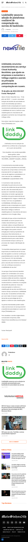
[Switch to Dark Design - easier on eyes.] (23, 2)
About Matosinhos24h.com (15, 527)
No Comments (6, 31)
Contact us (19, 529)
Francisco (8, 29)
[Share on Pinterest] (19, 35)
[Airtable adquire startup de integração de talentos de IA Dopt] (6, 467)
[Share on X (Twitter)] (12, 35)
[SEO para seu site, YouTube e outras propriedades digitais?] (14, 423)
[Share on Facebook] (5, 35)
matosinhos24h (5, 537)
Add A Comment (14, 441)
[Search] (25, 2)
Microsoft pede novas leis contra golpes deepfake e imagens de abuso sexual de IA (19, 493)
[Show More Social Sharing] (24, 35)
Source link (5, 339)
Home (3, 7)
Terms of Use (21, 532)
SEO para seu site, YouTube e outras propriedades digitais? (13, 432)
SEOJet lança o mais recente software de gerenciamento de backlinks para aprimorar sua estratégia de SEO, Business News (14, 408)
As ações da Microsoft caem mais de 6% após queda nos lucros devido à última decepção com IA (19, 456)
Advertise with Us (8, 529)
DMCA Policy (6, 532)
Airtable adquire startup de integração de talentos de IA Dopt (19, 466)
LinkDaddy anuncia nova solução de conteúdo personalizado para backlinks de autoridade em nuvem (13, 383)
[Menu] (3, 2)
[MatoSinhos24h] (13, 2)
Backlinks (4, 11)
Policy (14, 532)
